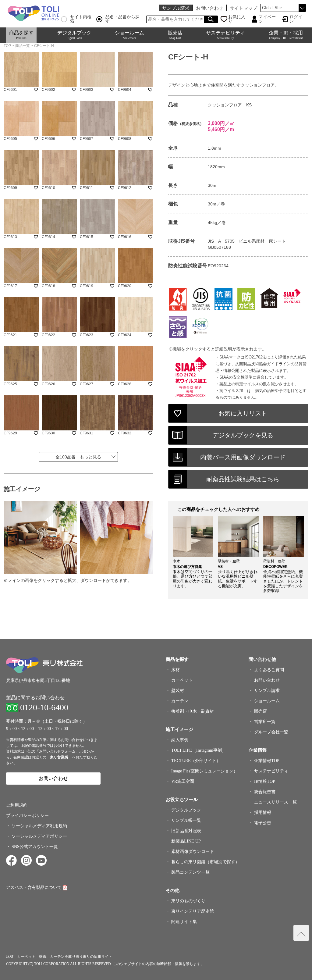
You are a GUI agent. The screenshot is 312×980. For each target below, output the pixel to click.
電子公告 (262, 823)
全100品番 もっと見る (78, 456)
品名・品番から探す (122, 19)
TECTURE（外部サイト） (196, 760)
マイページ (267, 19)
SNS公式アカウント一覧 (35, 846)
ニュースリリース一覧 (275, 802)
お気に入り (236, 19)
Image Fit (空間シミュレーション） (204, 771)
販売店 (175, 35)
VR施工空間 (182, 781)
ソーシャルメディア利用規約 (39, 826)
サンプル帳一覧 (186, 820)
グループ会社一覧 (271, 732)
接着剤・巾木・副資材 (192, 711)
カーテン (179, 701)
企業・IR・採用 (286, 35)
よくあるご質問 (269, 670)
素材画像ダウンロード (192, 851)
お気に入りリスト (242, 413)
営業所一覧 (264, 721)
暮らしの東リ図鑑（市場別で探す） (205, 862)
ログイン (295, 19)
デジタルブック (74, 35)
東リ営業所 (59, 757)
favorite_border (36, 89)
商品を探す (21, 35)
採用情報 (262, 812)
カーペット (182, 680)
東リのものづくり (188, 901)
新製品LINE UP (186, 841)
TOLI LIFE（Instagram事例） (198, 750)
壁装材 (177, 690)
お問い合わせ (209, 8)
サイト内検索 (80, 19)
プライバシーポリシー (27, 815)
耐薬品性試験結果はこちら (242, 479)
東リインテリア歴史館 (192, 911)
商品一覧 (22, 46)
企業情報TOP (266, 760)
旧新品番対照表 (186, 831)
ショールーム (129, 35)
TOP (7, 46)
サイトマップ (243, 8)
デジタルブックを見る (242, 435)
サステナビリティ (225, 35)
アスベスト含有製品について (34, 887)
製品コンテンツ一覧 (190, 872)
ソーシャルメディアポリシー (39, 836)
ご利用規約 (16, 805)
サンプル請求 (176, 8)
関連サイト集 (184, 921)
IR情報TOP (264, 781)
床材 (175, 670)
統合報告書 (264, 791)
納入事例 (179, 740)
